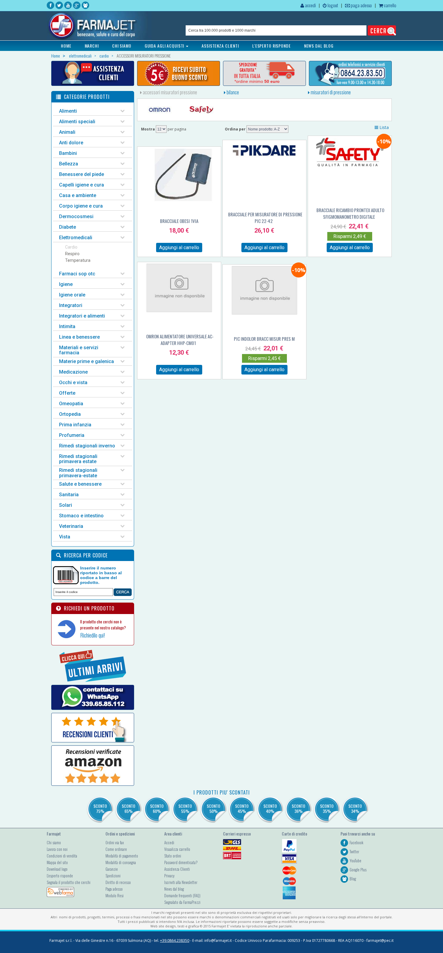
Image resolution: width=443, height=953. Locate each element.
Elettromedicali (75, 237)
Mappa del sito (57, 862)
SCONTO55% (185, 808)
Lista (383, 127)
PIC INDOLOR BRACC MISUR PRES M (264, 338)
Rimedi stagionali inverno (87, 446)
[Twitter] (59, 5)
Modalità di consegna (120, 862)
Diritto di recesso (118, 882)
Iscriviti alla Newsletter (180, 882)
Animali (67, 132)
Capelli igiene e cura (81, 185)
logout (332, 5)
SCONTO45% (242, 808)
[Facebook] (50, 5)
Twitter (354, 851)
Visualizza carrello (177, 849)
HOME (66, 45)
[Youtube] (68, 5)
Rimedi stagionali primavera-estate (78, 472)
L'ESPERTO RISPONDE (271, 45)
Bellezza (68, 164)
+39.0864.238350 (174, 940)
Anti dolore (71, 143)
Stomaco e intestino (81, 516)
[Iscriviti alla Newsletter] (178, 73)
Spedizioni (113, 876)
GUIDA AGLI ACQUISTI (165, 45)
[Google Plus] (76, 5)
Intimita (67, 326)
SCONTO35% (327, 808)
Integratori (70, 305)
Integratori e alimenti (82, 316)
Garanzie (111, 869)
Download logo (57, 869)
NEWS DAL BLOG (319, 45)
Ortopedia (70, 414)
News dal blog (174, 889)
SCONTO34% (355, 808)
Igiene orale (72, 295)
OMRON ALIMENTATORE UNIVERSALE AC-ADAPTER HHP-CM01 (180, 339)
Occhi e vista (73, 382)
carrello (389, 5)
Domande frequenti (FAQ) (182, 895)
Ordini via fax (114, 842)
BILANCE (232, 92)
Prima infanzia (75, 425)
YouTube (355, 860)
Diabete (67, 227)
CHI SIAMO (121, 45)
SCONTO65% (128, 808)
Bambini (68, 153)
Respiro (72, 253)
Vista (64, 537)
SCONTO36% (298, 808)
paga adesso (361, 5)
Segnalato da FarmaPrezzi (182, 902)
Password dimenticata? (181, 862)
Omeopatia (71, 403)
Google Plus (358, 870)
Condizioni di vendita (62, 856)
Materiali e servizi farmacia (78, 350)
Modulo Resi (114, 895)
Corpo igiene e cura (81, 206)
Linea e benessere (79, 337)
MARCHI (92, 45)
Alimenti (68, 111)
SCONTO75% (100, 808)
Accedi (169, 842)
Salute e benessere (80, 484)
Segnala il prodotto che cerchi (68, 882)
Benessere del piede (81, 174)
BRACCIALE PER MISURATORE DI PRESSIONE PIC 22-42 (265, 217)
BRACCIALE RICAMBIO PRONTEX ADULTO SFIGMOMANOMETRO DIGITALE (350, 213)
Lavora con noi (57, 849)
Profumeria (71, 435)
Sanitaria (69, 494)
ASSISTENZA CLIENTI (220, 45)
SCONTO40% (270, 808)
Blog (353, 879)
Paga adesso (114, 889)
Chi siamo (54, 842)
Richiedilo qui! (92, 635)
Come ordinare (116, 849)
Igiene (66, 284)
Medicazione (73, 372)
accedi (310, 5)
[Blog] (85, 5)
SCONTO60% (157, 808)
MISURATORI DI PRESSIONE (330, 92)
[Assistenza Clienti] (92, 73)
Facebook (356, 842)
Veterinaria (71, 526)
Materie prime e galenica (86, 361)
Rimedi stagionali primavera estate (78, 459)
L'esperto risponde (60, 876)
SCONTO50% (213, 808)
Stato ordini (172, 856)
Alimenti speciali (77, 121)
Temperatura (77, 260)
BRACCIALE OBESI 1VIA (179, 221)
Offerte (67, 393)
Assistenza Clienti (177, 869)
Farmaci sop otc (77, 274)
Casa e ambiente (77, 195)
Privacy (169, 876)
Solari (65, 505)
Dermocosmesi (76, 216)
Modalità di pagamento (121, 856)
